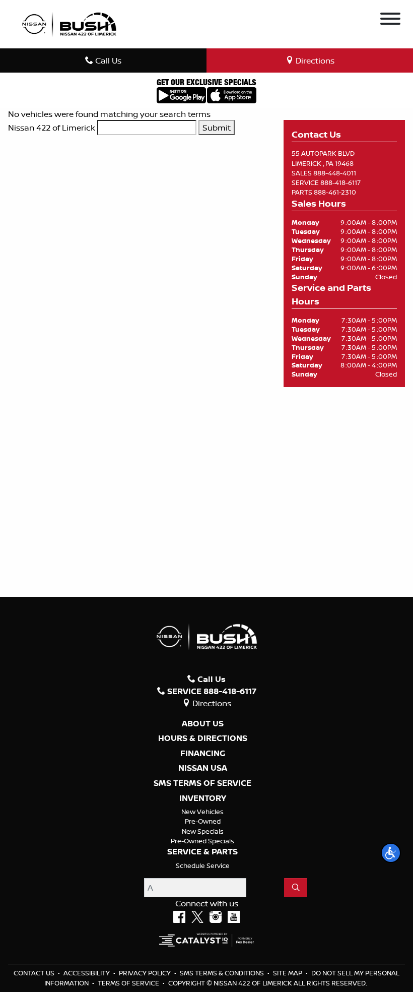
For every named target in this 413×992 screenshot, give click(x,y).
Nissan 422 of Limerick (51, 127)
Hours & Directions (202, 738)
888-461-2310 (335, 192)
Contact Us (35, 972)
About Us (203, 723)
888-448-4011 (334, 172)
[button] (391, 853)
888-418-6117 (340, 182)
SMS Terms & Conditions (222, 972)
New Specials (203, 831)
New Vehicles (202, 811)
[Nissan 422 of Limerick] (69, 23)
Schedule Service (203, 865)
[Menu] (390, 20)
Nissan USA (202, 768)
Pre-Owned (203, 821)
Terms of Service (129, 982)
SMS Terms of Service (202, 783)
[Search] (295, 887)
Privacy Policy (145, 972)
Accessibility (87, 972)
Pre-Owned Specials (202, 840)
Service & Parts (202, 851)
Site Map (288, 972)
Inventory (202, 798)
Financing (202, 753)
